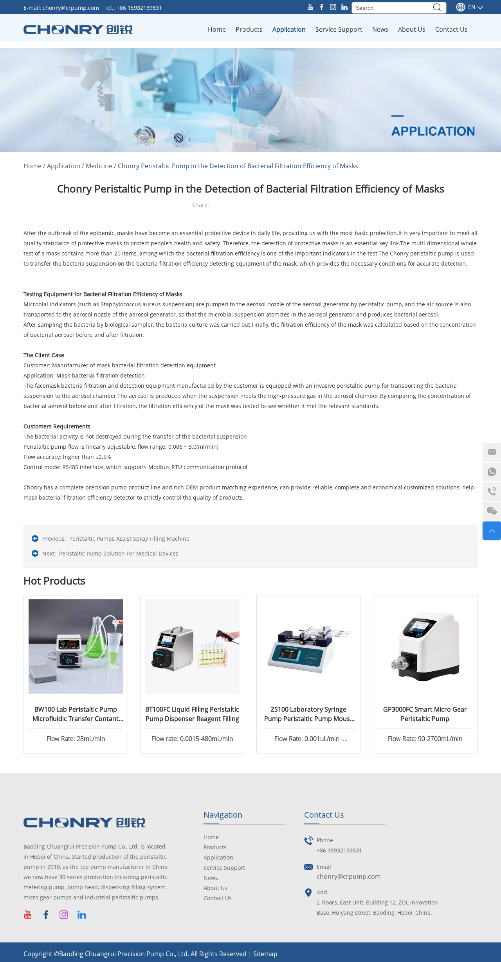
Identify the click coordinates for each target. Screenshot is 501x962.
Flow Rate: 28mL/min (76, 738)
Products (249, 29)
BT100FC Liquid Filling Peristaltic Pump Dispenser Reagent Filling (192, 714)
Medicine (99, 166)
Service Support (338, 29)
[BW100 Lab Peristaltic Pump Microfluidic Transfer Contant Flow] (76, 646)
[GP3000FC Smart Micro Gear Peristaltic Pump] (425, 646)
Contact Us (451, 29)
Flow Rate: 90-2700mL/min (425, 738)
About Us (411, 29)
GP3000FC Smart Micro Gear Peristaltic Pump (425, 714)
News (380, 29)
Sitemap (265, 953)
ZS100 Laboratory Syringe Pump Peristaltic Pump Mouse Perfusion (308, 714)
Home (217, 29)
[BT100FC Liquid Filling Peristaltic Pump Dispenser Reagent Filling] (192, 646)
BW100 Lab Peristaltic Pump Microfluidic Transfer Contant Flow (75, 714)
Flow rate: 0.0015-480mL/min (192, 738)
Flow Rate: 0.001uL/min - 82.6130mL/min (308, 739)
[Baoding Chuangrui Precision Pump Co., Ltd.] (77, 29)
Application (289, 29)
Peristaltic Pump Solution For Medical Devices (118, 553)
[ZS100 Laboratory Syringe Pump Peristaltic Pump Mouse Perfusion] (308, 646)
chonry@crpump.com (72, 7)
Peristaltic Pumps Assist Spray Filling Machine (129, 538)
